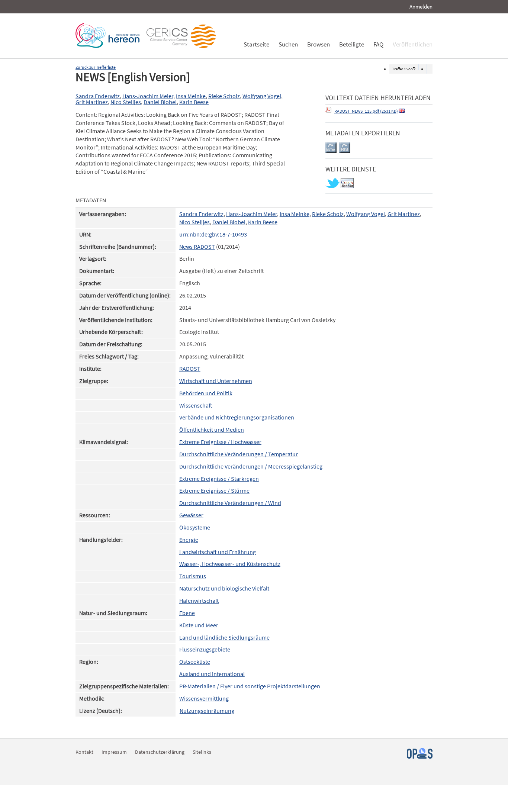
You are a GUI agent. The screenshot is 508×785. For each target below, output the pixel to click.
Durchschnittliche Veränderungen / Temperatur (238, 454)
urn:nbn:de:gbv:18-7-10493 (213, 234)
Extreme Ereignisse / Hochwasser (220, 441)
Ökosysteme (194, 527)
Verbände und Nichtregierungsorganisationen (236, 417)
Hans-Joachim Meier (147, 96)
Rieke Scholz (224, 96)
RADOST (189, 368)
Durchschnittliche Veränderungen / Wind (230, 502)
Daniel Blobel (160, 102)
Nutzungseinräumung (207, 710)
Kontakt (84, 752)
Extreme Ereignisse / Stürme (214, 490)
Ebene (187, 613)
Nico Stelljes (125, 102)
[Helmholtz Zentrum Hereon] (109, 45)
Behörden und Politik (205, 393)
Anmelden (421, 6)
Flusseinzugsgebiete (204, 649)
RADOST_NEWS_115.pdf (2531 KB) (366, 111)
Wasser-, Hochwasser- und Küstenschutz (229, 563)
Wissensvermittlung (204, 698)
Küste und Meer (198, 625)
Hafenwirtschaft (199, 600)
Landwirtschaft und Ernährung (217, 552)
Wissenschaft (195, 405)
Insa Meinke (191, 96)
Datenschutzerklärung (159, 752)
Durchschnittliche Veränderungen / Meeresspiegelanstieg (250, 466)
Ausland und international (212, 674)
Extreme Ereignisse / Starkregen (219, 478)
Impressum (114, 752)
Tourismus (192, 576)
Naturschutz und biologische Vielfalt (224, 588)
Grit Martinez (91, 102)
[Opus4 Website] (420, 756)
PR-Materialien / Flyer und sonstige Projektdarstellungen (249, 686)
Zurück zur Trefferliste (95, 67)
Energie (188, 539)
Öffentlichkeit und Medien (211, 429)
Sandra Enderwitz (97, 96)
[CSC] (183, 45)
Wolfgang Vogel (261, 96)
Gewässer (191, 515)
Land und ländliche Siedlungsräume (224, 637)
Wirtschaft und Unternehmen (215, 381)
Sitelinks (202, 752)
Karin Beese (194, 102)
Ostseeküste (194, 661)
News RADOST (197, 246)
